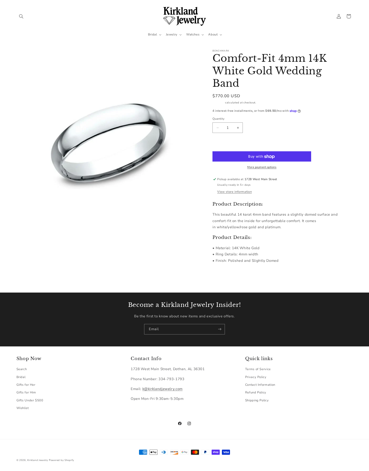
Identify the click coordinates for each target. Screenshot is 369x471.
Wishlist (22, 408)
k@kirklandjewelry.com (162, 388)
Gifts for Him (26, 392)
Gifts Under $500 (29, 400)
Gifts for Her (25, 385)
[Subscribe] (220, 329)
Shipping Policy (257, 400)
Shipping (218, 102)
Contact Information (260, 385)
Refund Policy (255, 392)
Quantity (218, 119)
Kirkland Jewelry (37, 460)
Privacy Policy (255, 377)
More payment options (262, 167)
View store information (234, 192)
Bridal (21, 377)
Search (21, 369)
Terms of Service (258, 369)
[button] (21, 16)
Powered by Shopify (61, 460)
